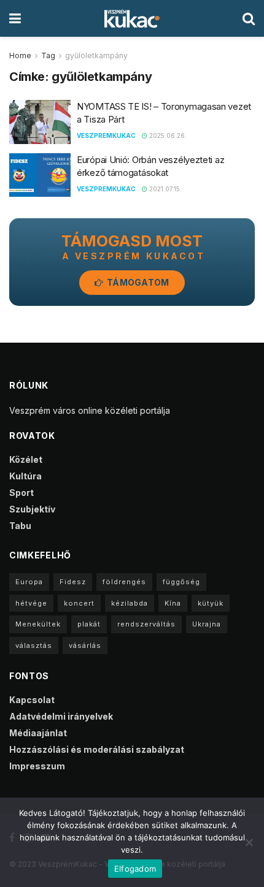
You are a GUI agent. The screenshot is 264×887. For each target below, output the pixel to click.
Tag (48, 55)
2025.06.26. (167, 135)
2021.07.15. (164, 188)
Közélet (25, 459)
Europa (29, 581)
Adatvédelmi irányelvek (61, 716)
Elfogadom (135, 869)
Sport (21, 492)
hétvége (31, 603)
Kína (173, 603)
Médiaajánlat (38, 733)
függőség (181, 581)
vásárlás (85, 645)
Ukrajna (206, 624)
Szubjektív (32, 509)
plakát (89, 624)
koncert (79, 603)
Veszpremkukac (106, 135)
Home (20, 55)
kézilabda (129, 603)
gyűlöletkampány (96, 55)
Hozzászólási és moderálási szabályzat (96, 749)
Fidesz (73, 581)
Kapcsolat (32, 700)
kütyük (210, 603)
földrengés (124, 581)
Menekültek (38, 624)
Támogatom (137, 282)
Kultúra (25, 476)
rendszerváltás (146, 624)
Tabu (20, 525)
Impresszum (37, 766)
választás (33, 645)
